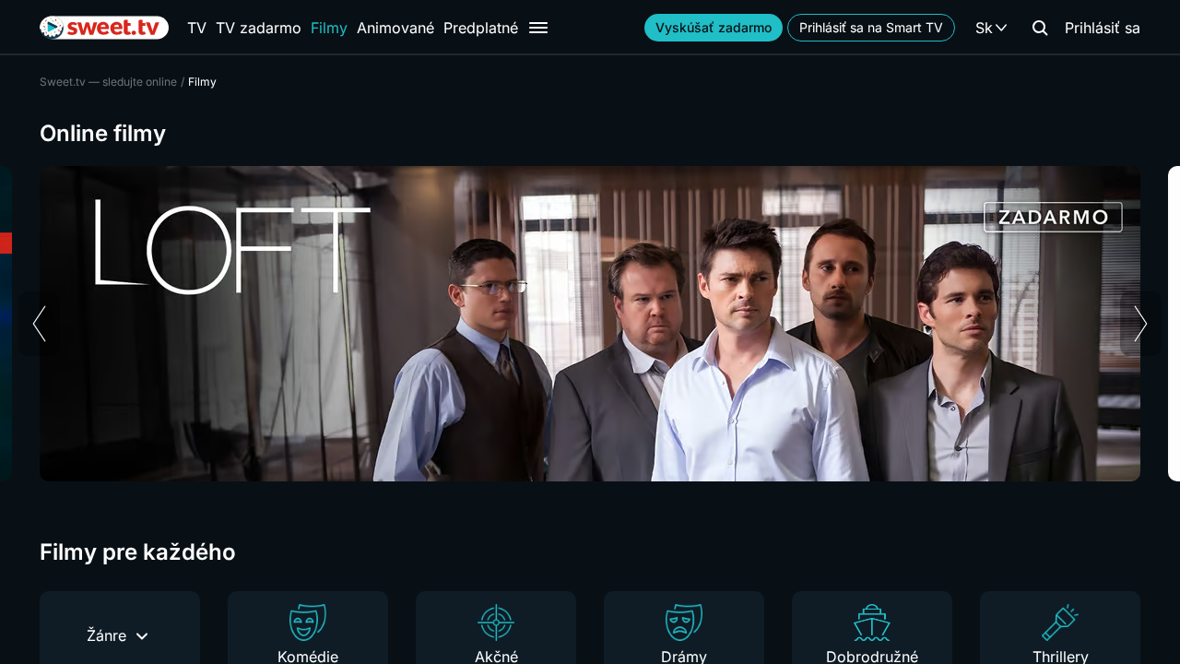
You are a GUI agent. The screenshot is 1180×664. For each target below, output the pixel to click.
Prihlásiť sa (1102, 27)
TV (196, 27)
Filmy (329, 27)
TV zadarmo (258, 27)
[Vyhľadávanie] (1040, 27)
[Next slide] (1141, 323)
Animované (395, 27)
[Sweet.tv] (104, 28)
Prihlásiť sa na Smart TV (871, 27)
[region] (590, 323)
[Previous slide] (39, 323)
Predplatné (480, 27)
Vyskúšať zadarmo (713, 27)
